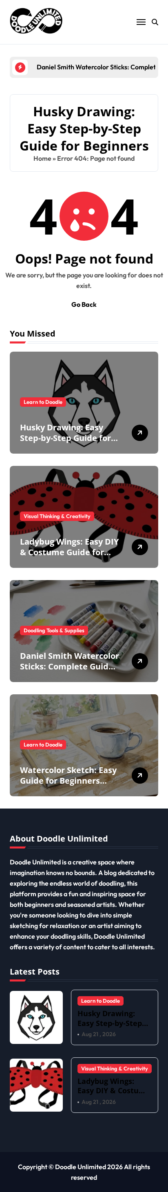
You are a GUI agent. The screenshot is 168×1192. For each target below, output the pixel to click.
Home (42, 158)
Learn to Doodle (43, 402)
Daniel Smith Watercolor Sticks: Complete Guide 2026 (69, 666)
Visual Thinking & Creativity (57, 516)
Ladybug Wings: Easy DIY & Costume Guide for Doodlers (69, 552)
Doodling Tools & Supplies (54, 630)
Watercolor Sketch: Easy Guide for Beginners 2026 (68, 780)
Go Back (84, 304)
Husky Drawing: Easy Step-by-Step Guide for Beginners (65, 438)
